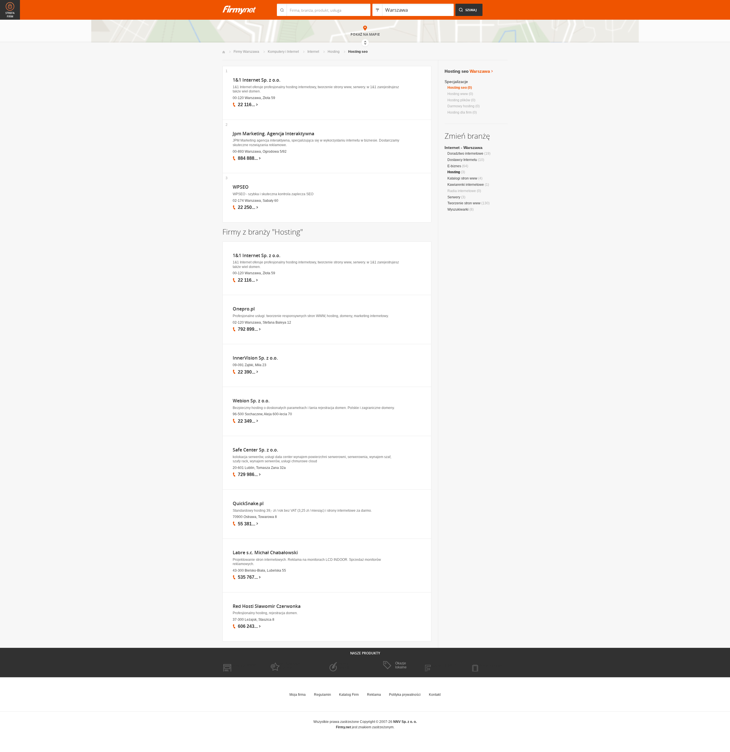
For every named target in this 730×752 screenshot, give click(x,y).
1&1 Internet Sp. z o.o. (256, 80)
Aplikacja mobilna (488, 666)
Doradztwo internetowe (465, 154)
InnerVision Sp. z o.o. (255, 358)
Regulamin (322, 695)
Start (223, 52)
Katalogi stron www (462, 178)
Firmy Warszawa (246, 52)
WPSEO (241, 187)
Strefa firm (10, 14)
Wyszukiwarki (458, 209)
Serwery (453, 197)
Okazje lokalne (401, 665)
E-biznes (454, 166)
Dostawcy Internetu (462, 160)
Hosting (334, 52)
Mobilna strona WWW (239, 666)
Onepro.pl (244, 309)
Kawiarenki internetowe (465, 185)
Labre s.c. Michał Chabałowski (265, 553)
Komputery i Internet (283, 52)
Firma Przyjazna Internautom (287, 666)
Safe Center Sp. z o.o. (255, 450)
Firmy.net (239, 9)
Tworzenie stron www (463, 203)
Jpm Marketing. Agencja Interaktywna (273, 134)
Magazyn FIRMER (442, 666)
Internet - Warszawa (463, 147)
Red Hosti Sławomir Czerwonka (267, 606)
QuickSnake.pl (248, 504)
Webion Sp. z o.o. (251, 401)
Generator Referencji (341, 666)
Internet (313, 52)
